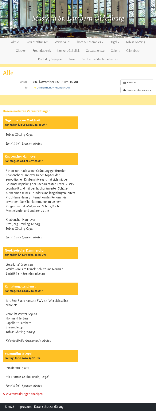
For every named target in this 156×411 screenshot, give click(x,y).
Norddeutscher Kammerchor (25, 250)
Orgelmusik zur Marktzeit (22, 120)
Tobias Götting (135, 42)
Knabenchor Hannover (21, 156)
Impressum (24, 407)
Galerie (115, 51)
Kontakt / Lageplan (50, 59)
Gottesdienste (95, 51)
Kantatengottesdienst (20, 286)
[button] (137, 90)
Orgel (114, 42)
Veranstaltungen (38, 42)
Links (72, 59)
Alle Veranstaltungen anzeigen (23, 394)
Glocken (21, 51)
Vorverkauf (62, 42)
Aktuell (15, 42)
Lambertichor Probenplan (53, 87)
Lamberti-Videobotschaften (100, 59)
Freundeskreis (42, 51)
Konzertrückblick (68, 51)
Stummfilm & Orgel (18, 354)
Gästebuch (133, 51)
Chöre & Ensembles (89, 42)
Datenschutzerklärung (49, 407)
